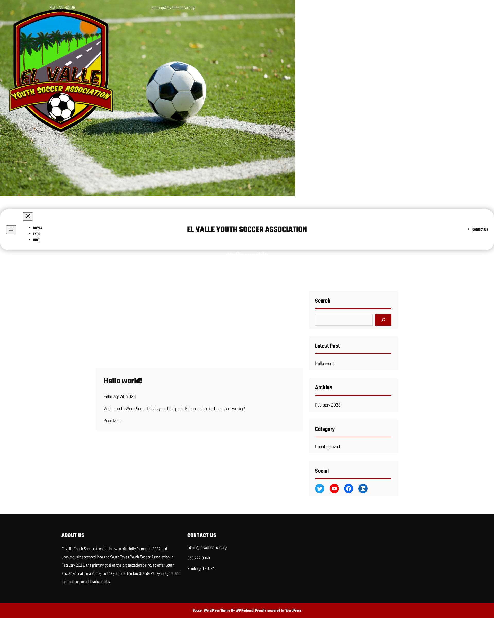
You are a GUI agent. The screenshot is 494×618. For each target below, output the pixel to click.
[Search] (383, 320)
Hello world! (123, 381)
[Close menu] (28, 216)
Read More (113, 420)
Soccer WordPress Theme (212, 611)
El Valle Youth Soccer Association (247, 230)
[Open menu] (11, 229)
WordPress (293, 611)
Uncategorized (327, 446)
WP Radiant (244, 611)
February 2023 (327, 405)
